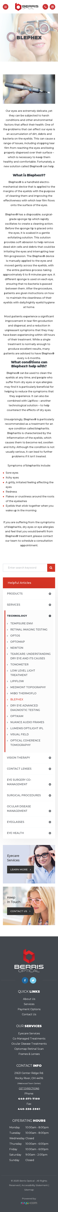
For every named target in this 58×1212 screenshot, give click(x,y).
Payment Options (29, 1009)
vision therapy (18, 757)
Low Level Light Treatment (22, 673)
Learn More (19, 869)
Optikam (16, 716)
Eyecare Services (29, 1033)
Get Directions (29, 1088)
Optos (15, 635)
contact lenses (19, 768)
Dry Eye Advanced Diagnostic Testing (25, 708)
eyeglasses (15, 821)
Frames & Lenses (29, 1054)
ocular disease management (19, 808)
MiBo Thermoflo (23, 693)
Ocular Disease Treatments (29, 1043)
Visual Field (19, 734)
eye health (15, 833)
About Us (29, 999)
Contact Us (18, 911)
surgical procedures (24, 795)
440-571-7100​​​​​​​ (29, 1098)
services (13, 604)
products (15, 593)
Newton (16, 647)
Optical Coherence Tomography (25, 743)
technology (17, 615)
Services (29, 1004)
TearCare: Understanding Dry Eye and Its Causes (30, 656)
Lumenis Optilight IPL (26, 728)
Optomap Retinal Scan (29, 1048)
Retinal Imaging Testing (28, 629)
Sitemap (29, 1189)
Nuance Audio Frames (27, 722)
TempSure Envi (21, 623)
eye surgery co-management (19, 782)
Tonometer (19, 664)
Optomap (17, 641)
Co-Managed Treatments (29, 1038)
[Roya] (29, 1203)
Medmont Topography (28, 687)
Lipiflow (17, 681)
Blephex (16, 699)
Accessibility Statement (35, 1185)
